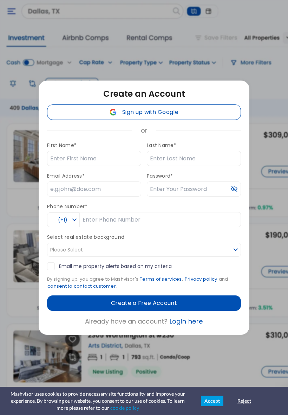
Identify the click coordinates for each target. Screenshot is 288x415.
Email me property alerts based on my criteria (115, 266)
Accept (212, 401)
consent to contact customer (81, 286)
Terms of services (161, 279)
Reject (244, 401)
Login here (186, 321)
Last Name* (161, 145)
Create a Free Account (144, 303)
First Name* (62, 145)
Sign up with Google (150, 112)
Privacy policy (201, 279)
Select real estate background (85, 237)
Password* (160, 175)
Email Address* (66, 175)
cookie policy (124, 408)
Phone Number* (67, 206)
